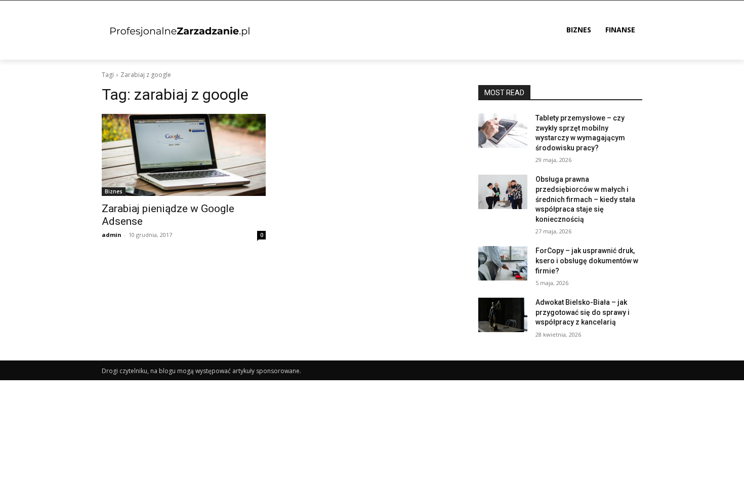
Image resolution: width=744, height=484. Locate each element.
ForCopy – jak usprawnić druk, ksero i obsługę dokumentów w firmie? (586, 260)
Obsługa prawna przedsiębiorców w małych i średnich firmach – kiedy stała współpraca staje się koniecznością (585, 199)
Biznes (113, 191)
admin (111, 234)
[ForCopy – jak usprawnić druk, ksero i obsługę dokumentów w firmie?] (502, 263)
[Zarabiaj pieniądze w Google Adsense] (184, 155)
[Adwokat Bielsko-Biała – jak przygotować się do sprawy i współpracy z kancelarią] (502, 315)
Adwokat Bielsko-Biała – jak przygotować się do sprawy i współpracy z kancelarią (582, 312)
